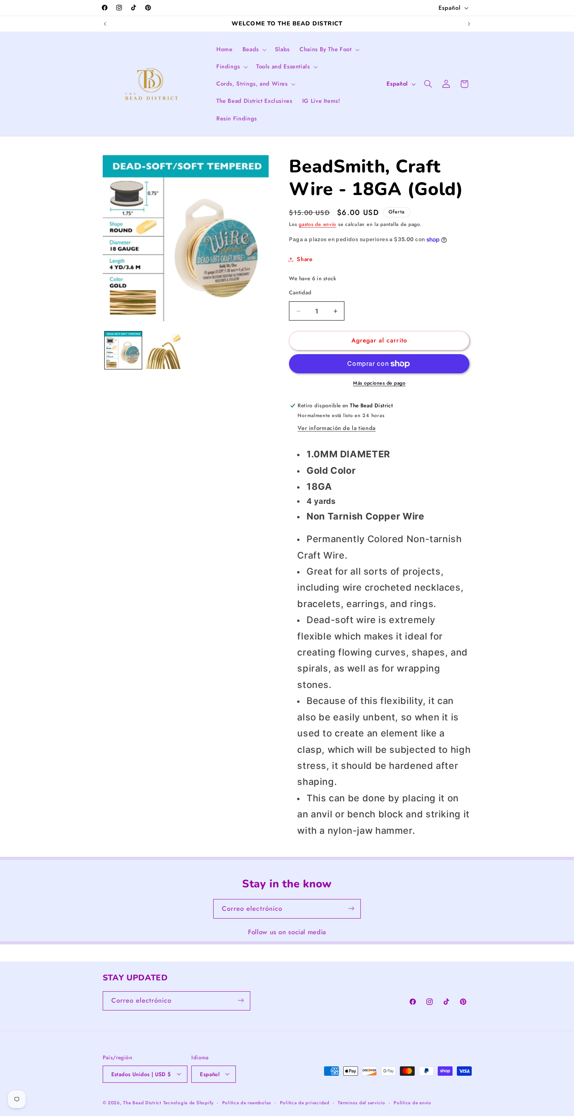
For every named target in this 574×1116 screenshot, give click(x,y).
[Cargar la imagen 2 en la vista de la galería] (164, 350)
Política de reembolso (246, 1102)
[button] (253, 49)
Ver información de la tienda (337, 428)
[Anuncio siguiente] (469, 24)
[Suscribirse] (351, 908)
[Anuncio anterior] (105, 24)
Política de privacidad (305, 1102)
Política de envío (412, 1102)
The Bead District (142, 1102)
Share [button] (304, 259)
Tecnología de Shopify (188, 1102)
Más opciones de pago (379, 383)
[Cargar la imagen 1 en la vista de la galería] (123, 350)
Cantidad (300, 293)
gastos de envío (317, 224)
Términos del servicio (361, 1102)
